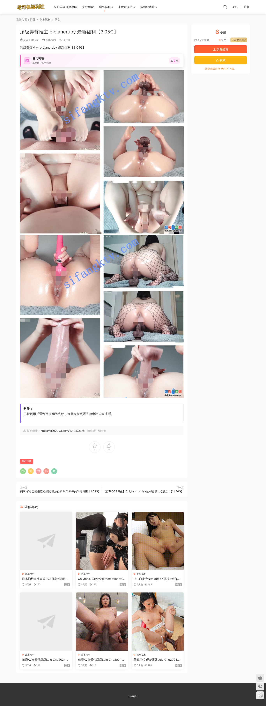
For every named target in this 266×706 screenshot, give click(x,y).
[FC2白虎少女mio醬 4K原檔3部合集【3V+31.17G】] (158, 541)
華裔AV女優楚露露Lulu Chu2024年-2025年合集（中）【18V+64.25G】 (102, 660)
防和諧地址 (147, 7)
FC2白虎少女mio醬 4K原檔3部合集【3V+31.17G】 (157, 579)
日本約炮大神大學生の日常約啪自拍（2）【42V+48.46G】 (45, 579)
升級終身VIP (238, 39)
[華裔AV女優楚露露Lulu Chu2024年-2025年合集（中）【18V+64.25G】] (102, 621)
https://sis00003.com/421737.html (63, 430)
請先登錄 (222, 49)
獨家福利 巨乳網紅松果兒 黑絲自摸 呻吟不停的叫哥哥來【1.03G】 (60, 491)
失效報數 (88, 7)
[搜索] (225, 7)
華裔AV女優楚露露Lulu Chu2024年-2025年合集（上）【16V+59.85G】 (46, 660)
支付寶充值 (125, 7)
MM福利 (133, 696)
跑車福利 (105, 7)
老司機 (30, 7)
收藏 (222, 60)
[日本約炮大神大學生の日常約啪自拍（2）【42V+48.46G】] (46, 541)
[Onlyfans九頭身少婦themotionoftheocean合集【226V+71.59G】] (102, 541)
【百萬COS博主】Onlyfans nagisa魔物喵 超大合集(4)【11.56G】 (143, 491)
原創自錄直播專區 (65, 7)
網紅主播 (26, 461)
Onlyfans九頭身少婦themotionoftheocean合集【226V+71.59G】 (102, 579)
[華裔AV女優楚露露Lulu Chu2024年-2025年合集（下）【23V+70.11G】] (158, 621)
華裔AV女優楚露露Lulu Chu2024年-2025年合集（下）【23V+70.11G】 (157, 660)
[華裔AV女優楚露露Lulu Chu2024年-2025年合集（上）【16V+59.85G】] (46, 621)
